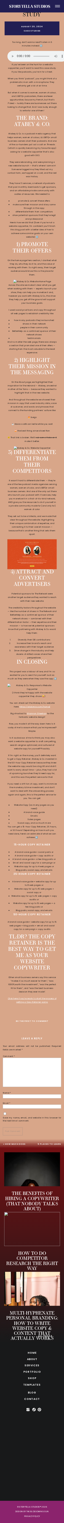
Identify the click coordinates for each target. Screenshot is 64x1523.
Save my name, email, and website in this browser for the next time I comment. (32, 1119)
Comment (9, 1056)
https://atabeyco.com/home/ (35, 706)
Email (6, 1102)
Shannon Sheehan (36, 713)
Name (7, 1092)
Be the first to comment (32, 1021)
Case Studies (32, 30)
